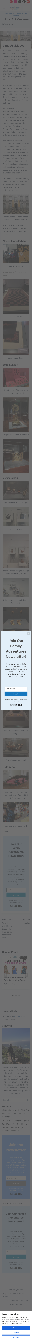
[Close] (28, 633)
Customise (16, 1332)
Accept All (16, 1328)
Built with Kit (16, 704)
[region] (16, 1326)
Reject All (16, 1337)
